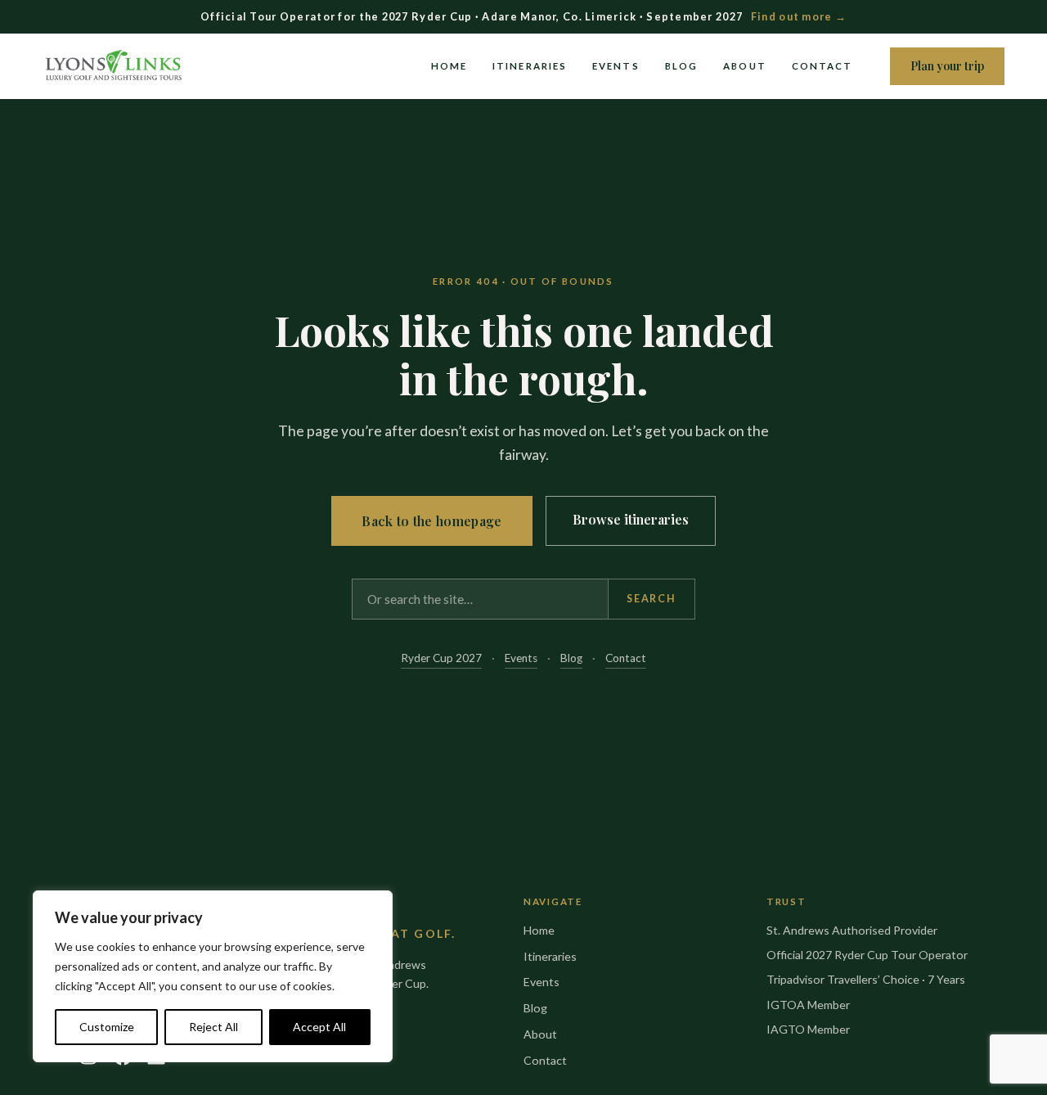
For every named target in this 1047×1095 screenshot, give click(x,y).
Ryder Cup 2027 (441, 658)
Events (615, 66)
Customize (106, 1027)
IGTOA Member (808, 1005)
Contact (822, 66)
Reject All (213, 1027)
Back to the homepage (431, 520)
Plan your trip (947, 66)
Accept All (319, 1027)
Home (449, 66)
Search (651, 599)
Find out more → (799, 16)
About (744, 66)
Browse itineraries (631, 519)
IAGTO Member (808, 1029)
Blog (681, 66)
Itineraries (529, 66)
